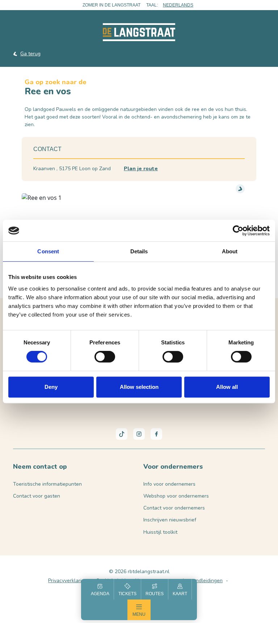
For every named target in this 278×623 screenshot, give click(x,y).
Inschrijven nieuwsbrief (169, 519)
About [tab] (230, 251)
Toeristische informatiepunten (47, 484)
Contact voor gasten (36, 496)
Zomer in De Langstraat (111, 5)
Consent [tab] (48, 251)
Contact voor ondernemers (174, 507)
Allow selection (139, 387)
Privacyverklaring (67, 580)
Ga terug (30, 53)
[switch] (104, 356)
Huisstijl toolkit (160, 532)
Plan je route (141, 168)
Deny (51, 387)
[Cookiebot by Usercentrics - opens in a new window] (238, 230)
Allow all (227, 387)
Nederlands (178, 5)
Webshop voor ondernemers (176, 496)
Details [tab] (139, 251)
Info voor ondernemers (169, 484)
